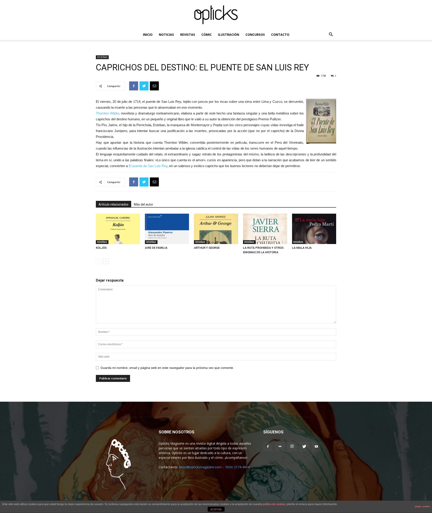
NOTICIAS (166, 34)
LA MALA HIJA (302, 247)
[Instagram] (292, 446)
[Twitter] (304, 446)
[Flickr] (279, 446)
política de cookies (274, 504)
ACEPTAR (216, 509)
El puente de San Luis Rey (147, 166)
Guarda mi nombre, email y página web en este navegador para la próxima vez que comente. (167, 368)
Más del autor (143, 204)
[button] (330, 35)
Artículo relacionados (113, 204)
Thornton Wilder (107, 113)
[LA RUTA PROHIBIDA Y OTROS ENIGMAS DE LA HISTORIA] (265, 229)
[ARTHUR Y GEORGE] (216, 229)
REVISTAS (187, 34)
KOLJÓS (101, 247)
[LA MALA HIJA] (314, 229)
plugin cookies (422, 506)
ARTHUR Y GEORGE (207, 247)
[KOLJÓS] (118, 229)
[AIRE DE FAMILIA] (167, 229)
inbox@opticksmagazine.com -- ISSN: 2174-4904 (214, 467)
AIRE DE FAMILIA (156, 247)
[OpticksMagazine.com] (216, 14)
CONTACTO (280, 34)
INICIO (148, 34)
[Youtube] (316, 446)
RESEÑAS (102, 57)
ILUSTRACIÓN (228, 34)
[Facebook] (267, 446)
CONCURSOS (255, 34)
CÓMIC (206, 34)
